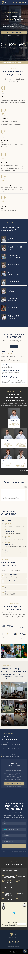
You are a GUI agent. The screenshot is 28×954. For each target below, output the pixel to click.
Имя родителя (5, 821)
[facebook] (20, 2)
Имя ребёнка (5, 833)
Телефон (4, 827)
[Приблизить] (3, 905)
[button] (3, 239)
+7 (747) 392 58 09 (22, 877)
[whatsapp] (14, 2)
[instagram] (17, 2)
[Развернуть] (24, 905)
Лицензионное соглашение (12, 923)
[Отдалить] (3, 908)
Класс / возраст (5, 839)
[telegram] (23, 2)
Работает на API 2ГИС (12, 922)
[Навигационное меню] (25, 2)
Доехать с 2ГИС (22, 924)
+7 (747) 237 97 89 (21, 876)
